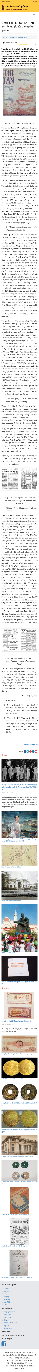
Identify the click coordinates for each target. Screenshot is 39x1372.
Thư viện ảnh (7, 1317)
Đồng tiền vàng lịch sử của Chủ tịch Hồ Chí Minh (12, 1078)
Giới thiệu (6, 1291)
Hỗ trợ (5, 1305)
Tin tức (5, 1294)
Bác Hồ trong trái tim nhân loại (8, 952)
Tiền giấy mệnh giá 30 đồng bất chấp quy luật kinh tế (16, 1021)
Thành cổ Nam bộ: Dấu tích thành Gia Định (11, 867)
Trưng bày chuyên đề (9, 1312)
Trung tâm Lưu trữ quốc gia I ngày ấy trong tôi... (12, 900)
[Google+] (30, 751)
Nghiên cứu (11, 37)
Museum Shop (8, 1328)
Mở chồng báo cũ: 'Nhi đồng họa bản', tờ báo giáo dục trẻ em (15, 1215)
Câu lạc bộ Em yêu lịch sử (10, 1323)
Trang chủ (5, 37)
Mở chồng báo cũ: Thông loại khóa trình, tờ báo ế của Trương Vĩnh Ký (17, 1277)
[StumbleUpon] (36, 751)
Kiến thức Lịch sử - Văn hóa (21, 37)
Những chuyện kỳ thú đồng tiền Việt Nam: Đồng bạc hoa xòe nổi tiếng (17, 1156)
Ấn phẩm (6, 1326)
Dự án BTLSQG (7, 1302)
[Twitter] (27, 751)
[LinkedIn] (33, 751)
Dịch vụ (6, 1320)
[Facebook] (25, 751)
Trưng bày (6, 1297)
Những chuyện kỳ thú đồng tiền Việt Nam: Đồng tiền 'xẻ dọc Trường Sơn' (18, 1054)
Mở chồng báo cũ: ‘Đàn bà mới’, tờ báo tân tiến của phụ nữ (15, 1246)
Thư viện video (8, 1315)
